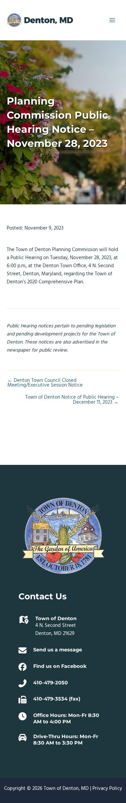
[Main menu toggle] (112, 20)
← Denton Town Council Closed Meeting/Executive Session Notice (45, 383)
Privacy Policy (107, 789)
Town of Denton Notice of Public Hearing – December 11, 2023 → (72, 400)
